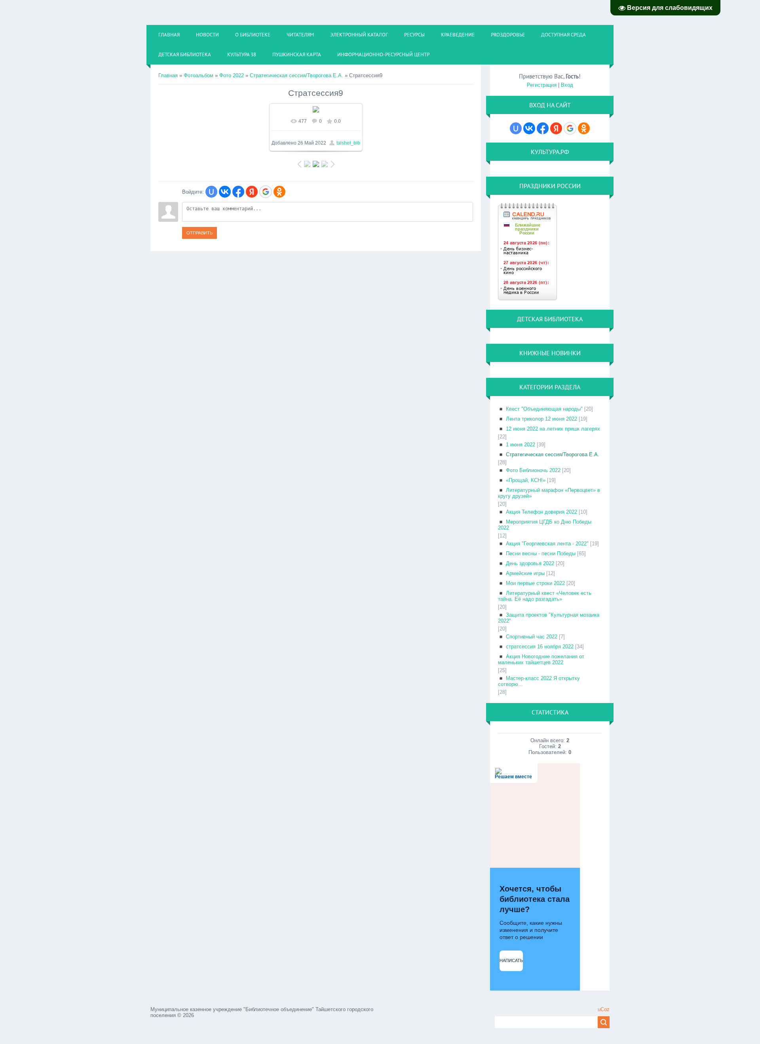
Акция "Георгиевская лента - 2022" (547, 544)
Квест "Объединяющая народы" (544, 409)
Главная (168, 75)
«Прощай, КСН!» (525, 480)
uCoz (604, 1009)
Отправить (199, 233)
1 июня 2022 (520, 445)
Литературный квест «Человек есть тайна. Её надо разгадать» (544, 596)
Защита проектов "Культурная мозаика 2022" (548, 618)
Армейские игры (525, 573)
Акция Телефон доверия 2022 (541, 512)
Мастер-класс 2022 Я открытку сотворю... (539, 681)
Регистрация (542, 85)
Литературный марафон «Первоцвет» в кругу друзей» (549, 493)
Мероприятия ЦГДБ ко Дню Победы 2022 (544, 525)
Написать (511, 960)
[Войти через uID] (211, 192)
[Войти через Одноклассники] (279, 192)
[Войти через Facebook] (238, 192)
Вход (567, 85)
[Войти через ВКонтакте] (225, 192)
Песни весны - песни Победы (541, 553)
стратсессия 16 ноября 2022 (540, 647)
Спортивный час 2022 (531, 637)
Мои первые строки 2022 (535, 583)
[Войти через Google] (265, 191)
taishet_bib (348, 143)
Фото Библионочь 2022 (533, 470)
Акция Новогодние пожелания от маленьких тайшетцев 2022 (541, 659)
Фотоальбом (198, 75)
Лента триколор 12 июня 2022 (541, 419)
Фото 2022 (231, 75)
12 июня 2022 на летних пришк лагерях (553, 429)
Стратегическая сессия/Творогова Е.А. (296, 75)
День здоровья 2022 (530, 563)
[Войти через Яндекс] (252, 192)
